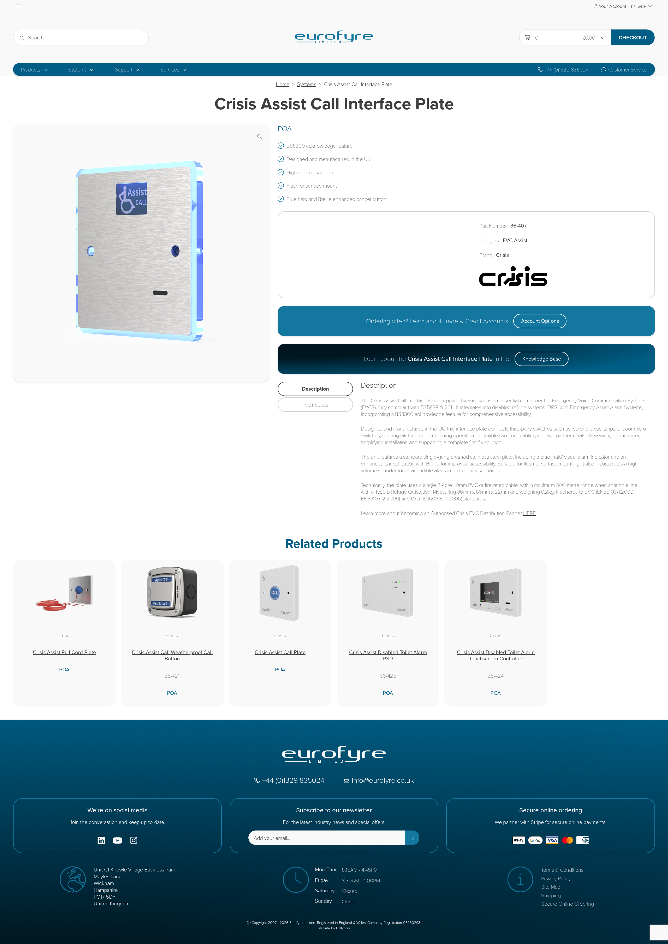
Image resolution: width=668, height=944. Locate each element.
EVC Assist (515, 240)
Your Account (612, 6)
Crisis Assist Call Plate (280, 652)
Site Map (550, 886)
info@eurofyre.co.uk (383, 780)
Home (282, 84)
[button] (259, 136)
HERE (529, 513)
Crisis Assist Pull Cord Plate (64, 652)
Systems (306, 84)
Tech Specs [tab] (315, 404)
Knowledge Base (541, 359)
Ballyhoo (343, 928)
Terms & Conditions (562, 869)
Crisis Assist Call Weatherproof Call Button (172, 655)
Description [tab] (315, 389)
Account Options (540, 321)
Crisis (502, 255)
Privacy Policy (556, 878)
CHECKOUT (633, 37)
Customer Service (627, 69)
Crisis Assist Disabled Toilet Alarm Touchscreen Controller (496, 655)
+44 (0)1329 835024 (566, 69)
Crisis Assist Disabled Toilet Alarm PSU (388, 655)
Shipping (551, 895)
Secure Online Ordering (567, 903)
